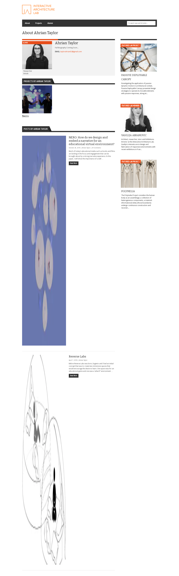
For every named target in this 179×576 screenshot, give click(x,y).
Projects (38, 23)
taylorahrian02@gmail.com (71, 52)
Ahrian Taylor (86, 148)
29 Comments (96, 148)
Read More (73, 163)
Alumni (50, 23)
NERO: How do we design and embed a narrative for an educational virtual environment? (91, 141)
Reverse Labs (77, 356)
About (27, 23)
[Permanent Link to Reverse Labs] (44, 460)
